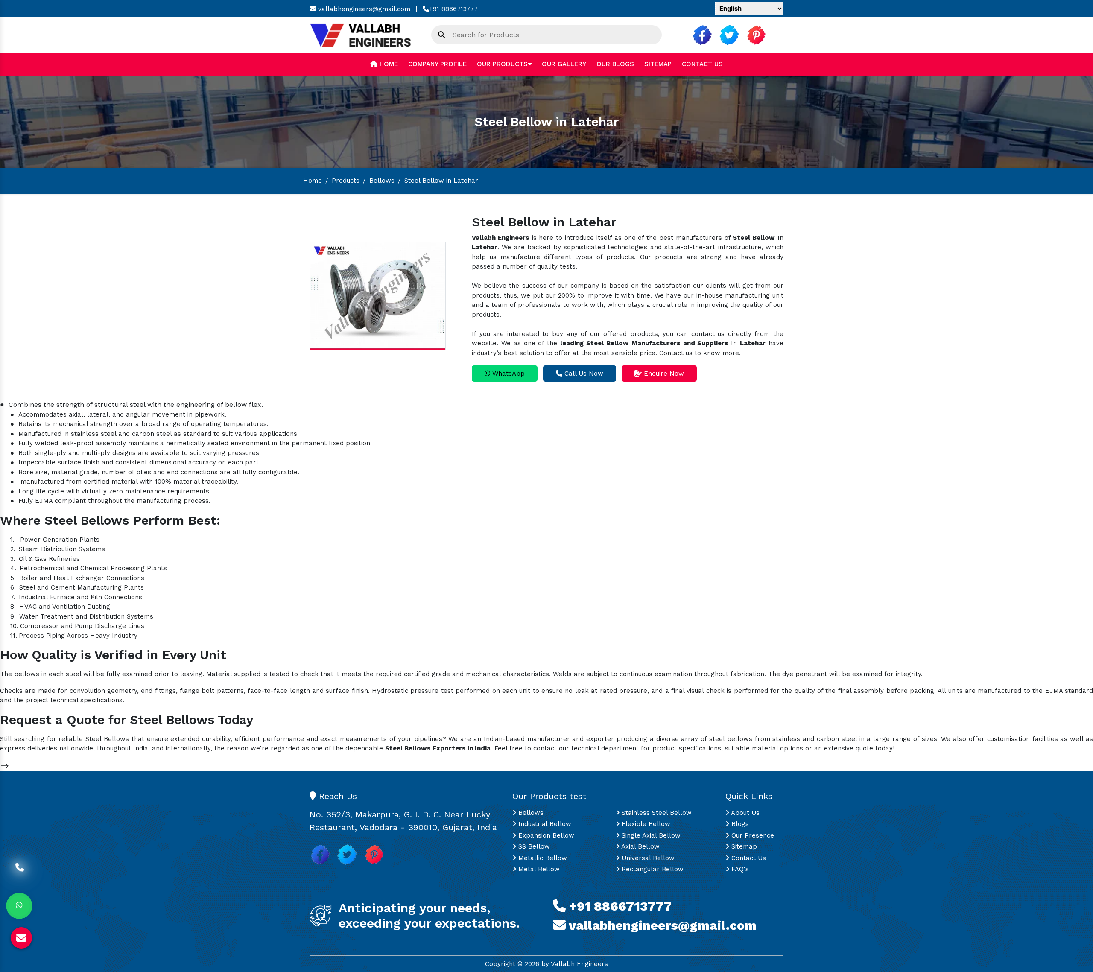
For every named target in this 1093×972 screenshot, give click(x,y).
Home (387, 64)
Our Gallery (564, 64)
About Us (744, 813)
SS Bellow (533, 846)
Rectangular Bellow (652, 869)
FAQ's (739, 869)
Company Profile (437, 64)
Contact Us (702, 64)
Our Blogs (615, 64)
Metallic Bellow (541, 858)
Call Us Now (582, 373)
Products (345, 180)
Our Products (502, 64)
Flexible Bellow (645, 824)
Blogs (739, 824)
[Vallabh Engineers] (364, 34)
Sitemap (658, 64)
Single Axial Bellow (650, 835)
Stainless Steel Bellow (656, 813)
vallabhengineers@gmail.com (363, 9)
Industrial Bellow (543, 824)
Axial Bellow (640, 846)
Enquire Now (663, 373)
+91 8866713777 (453, 9)
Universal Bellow (647, 858)
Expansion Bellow (545, 835)
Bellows (382, 180)
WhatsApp (507, 373)
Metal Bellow (538, 869)
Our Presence (751, 835)
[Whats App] (19, 906)
